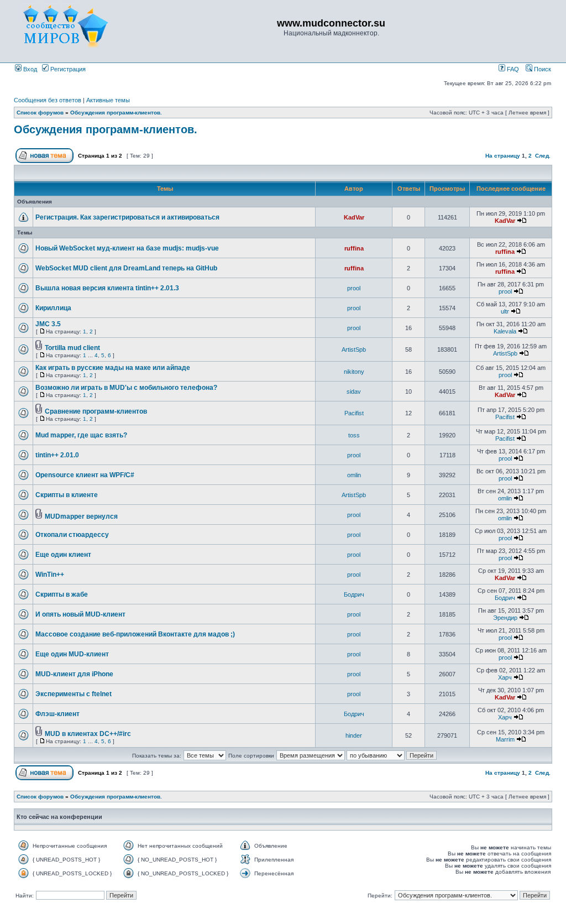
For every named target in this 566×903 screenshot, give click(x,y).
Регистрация (67, 69)
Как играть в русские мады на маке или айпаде (112, 368)
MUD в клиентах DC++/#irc (88, 734)
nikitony (354, 371)
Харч (505, 677)
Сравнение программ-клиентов (96, 411)
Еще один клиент (63, 554)
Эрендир (505, 617)
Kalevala (505, 331)
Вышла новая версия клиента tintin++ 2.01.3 (107, 288)
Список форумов (40, 112)
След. (543, 156)
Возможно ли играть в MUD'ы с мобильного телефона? (126, 388)
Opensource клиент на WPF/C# (84, 475)
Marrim (505, 739)
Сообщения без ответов (47, 100)
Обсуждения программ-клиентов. (116, 112)
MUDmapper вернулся (81, 516)
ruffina (354, 248)
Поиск (541, 69)
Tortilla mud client (72, 348)
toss (354, 435)
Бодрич (354, 594)
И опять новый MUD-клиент (80, 614)
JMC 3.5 (48, 324)
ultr (505, 311)
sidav (354, 391)
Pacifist (354, 413)
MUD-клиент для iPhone (74, 674)
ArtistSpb (354, 349)
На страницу (502, 156)
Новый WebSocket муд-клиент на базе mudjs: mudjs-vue (127, 248)
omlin (354, 475)
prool (353, 288)
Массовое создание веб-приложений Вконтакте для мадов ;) (135, 634)
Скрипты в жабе (61, 594)
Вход (29, 69)
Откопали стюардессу (72, 535)
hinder (353, 735)
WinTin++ (49, 574)
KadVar (354, 217)
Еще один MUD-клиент (72, 654)
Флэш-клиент (57, 714)
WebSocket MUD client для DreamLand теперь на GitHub (126, 268)
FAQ (512, 69)
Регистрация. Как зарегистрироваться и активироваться (127, 217)
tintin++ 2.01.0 (57, 455)
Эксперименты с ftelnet (73, 694)
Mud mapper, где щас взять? (81, 435)
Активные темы (108, 100)
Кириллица (53, 308)
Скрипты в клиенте (66, 495)
